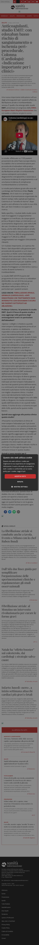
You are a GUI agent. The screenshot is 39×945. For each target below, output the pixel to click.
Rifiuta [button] (20, 482)
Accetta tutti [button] (20, 476)
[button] (19, 487)
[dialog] (19, 472)
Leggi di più (21, 471)
